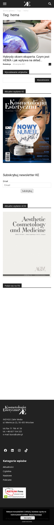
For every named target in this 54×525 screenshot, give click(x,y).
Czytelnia (7, 471)
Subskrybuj (27, 191)
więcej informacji (35, 515)
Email (5, 181)
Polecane (7, 479)
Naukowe (7, 475)
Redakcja (7, 64)
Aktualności (8, 467)
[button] (4, 4)
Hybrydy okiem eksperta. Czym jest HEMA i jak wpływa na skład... (26, 58)
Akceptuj (27, 518)
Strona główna (9, 10)
